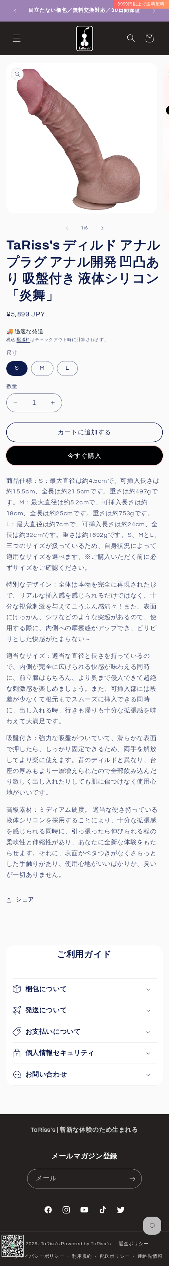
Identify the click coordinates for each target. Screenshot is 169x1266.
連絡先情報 (150, 1256)
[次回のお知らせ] (154, 10)
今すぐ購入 (84, 456)
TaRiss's (50, 1244)
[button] (16, 38)
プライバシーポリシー (39, 1256)
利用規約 (82, 1256)
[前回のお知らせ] (15, 10)
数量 (12, 386)
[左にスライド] (66, 228)
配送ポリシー (115, 1256)
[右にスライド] (102, 228)
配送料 (23, 340)
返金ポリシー (134, 1244)
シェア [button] (25, 900)
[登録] (132, 1178)
